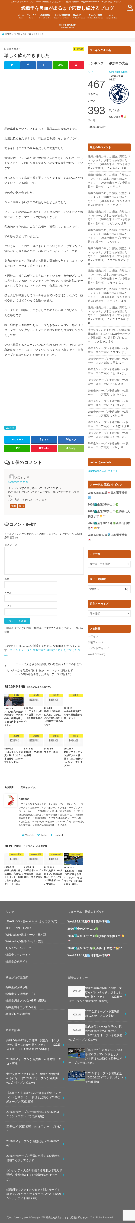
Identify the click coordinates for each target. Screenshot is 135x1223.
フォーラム (32, 16)
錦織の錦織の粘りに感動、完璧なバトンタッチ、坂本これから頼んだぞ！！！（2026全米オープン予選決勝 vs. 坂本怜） (33, 1044)
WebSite (29, 835)
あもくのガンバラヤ (18, 948)
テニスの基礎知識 (62, 16)
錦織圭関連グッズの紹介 (20, 1007)
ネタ (111, 16)
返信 (21, 506)
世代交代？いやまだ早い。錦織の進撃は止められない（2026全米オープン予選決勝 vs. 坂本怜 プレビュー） (33, 1078)
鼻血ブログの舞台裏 (18, 1013)
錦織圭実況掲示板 (16, 987)
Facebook (58, 835)
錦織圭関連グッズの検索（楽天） (26, 1000)
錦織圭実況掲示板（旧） (20, 993)
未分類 (11, 428)
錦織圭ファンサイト (18, 954)
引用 (13, 506)
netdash (24, 798)
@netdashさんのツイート (103, 470)
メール (8, 592)
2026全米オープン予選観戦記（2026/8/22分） (32, 1143)
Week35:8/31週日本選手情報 (87, 921)
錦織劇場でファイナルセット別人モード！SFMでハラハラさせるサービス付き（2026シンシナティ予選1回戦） (33, 1194)
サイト (8, 606)
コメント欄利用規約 (67, 26)
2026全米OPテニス (101, 504)
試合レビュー (79, 16)
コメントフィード (98, 648)
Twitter (44, 835)
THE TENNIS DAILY (18, 928)
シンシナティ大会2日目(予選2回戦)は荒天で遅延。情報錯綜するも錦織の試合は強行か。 (34, 1174)
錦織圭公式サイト (16, 961)
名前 (6, 579)
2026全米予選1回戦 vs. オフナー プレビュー (33, 1128)
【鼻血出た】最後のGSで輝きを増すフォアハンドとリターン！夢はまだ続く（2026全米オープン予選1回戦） (33, 1097)
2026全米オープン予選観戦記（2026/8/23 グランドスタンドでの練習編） (32, 1114)
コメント (10, 544)
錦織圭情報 (45, 16)
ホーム (21, 16)
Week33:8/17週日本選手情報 (87, 955)
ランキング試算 (95, 16)
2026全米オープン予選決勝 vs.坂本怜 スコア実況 (33, 1061)
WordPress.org (96, 654)
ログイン (93, 636)
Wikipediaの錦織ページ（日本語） (27, 934)
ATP (90, 71)
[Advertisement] (44, 95)
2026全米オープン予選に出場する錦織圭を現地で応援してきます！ (33, 1158)
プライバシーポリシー (16, 1217)
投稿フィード (96, 642)
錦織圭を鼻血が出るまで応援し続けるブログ (67, 8)
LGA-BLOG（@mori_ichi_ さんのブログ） (32, 921)
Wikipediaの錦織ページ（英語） (25, 941)
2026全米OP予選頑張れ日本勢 (90, 948)
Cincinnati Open (118, 71)
